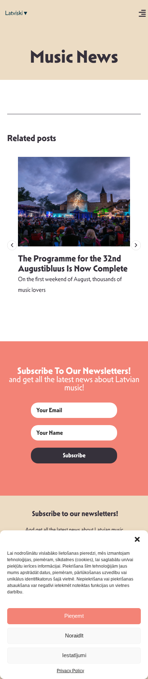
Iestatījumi (74, 655)
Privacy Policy (70, 670)
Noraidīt (74, 635)
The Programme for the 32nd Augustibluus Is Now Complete (73, 263)
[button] (137, 539)
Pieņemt (74, 616)
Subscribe (74, 455)
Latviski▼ (16, 13)
